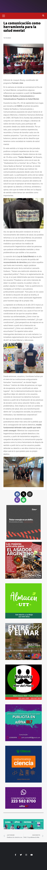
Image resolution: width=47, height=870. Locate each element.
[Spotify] (23, 500)
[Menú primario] (4, 15)
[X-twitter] (23, 494)
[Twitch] (17, 500)
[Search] (43, 16)
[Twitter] (21, 855)
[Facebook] (17, 494)
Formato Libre (17, 83)
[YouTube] (31, 855)
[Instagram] (30, 494)
